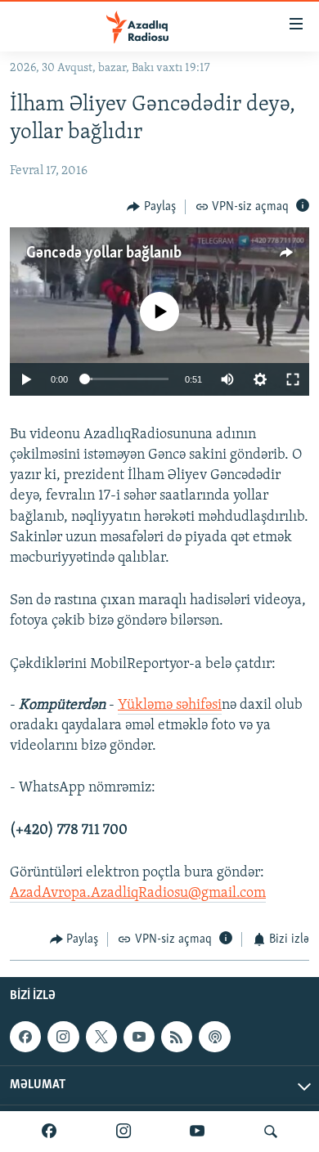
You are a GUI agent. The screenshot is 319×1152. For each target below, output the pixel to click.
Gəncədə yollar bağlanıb (104, 253)
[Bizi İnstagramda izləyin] (123, 1131)
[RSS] (176, 1036)
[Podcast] (214, 1036)
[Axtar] (270, 1131)
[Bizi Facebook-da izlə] (49, 1131)
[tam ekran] (292, 379)
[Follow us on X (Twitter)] (101, 1036)
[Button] (151, 206)
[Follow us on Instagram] (63, 1036)
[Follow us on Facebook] (25, 1036)
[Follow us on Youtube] (139, 1036)
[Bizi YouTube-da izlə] (197, 1131)
